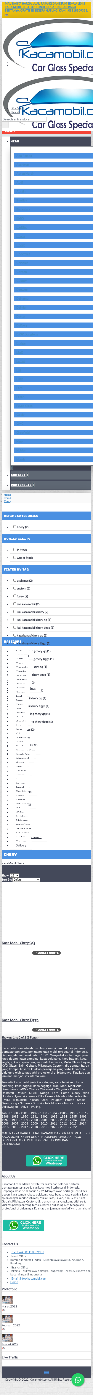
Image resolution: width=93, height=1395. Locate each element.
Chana (20, 236)
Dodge (21, 343)
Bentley (21, 200)
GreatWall (23, 432)
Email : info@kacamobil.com (28, 1278)
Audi (19, 182)
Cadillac (21, 227)
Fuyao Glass (24, 405)
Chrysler (22, 263)
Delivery (21, 325)
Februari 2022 (11, 1325)
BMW (20, 218)
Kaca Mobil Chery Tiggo (20, 1020)
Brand (7, 498)
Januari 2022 (10, 1344)
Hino (19, 441)
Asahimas (22, 164)
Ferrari (20, 361)
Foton (20, 397)
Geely (20, 414)
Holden (21, 450)
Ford (19, 388)
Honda (20, 459)
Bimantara (23, 209)
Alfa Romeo (24, 155)
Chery (20, 245)
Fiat (18, 370)
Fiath (19, 379)
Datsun (21, 316)
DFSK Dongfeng (27, 334)
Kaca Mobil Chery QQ (18, 943)
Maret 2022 (9, 1306)
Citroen (21, 272)
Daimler (21, 307)
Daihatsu (22, 298)
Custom (21, 280)
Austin (21, 191)
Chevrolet (23, 254)
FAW (19, 352)
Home (7, 494)
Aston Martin (25, 173)
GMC (20, 423)
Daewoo (22, 289)
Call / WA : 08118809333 (27, 1252)
